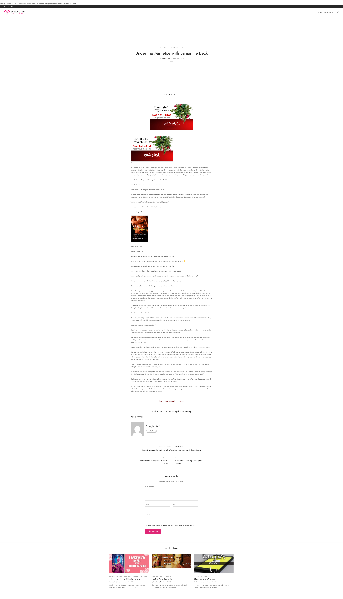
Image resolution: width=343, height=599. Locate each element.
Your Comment (149, 487)
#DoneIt (196, 576)
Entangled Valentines (131, 576)
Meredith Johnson (116, 582)
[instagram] (11, 7)
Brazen (149, 450)
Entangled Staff (165, 58)
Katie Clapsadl (157, 582)
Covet (162, 576)
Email (174, 504)
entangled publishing (158, 450)
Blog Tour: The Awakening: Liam (162, 579)
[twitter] (8, 7)
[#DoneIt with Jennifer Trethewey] (214, 563)
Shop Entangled (328, 12)
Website (147, 515)
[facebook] (5, 7)
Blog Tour (155, 576)
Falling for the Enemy (172, 450)
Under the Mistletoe (175, 48)
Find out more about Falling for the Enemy (171, 411)
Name (147, 504)
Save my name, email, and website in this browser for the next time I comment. (171, 525)
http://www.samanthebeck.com (171, 401)
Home (320, 12)
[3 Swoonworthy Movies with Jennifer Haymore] (129, 563)
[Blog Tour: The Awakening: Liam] (171, 561)
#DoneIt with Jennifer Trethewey (204, 579)
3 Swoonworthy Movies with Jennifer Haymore (124, 579)
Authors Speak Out (116, 576)
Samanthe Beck (183, 450)
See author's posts (151, 431)
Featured (163, 48)
